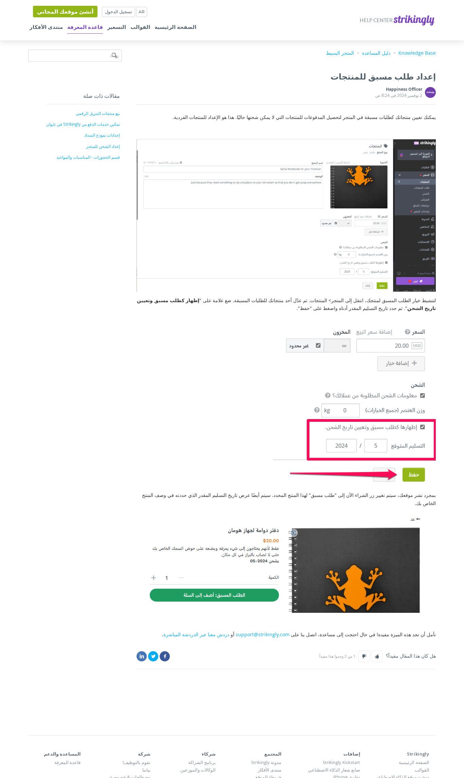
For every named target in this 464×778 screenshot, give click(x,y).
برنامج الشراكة (202, 762)
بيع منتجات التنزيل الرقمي (98, 113)
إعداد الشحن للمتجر (103, 146)
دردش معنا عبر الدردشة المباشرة (196, 634)
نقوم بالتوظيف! (136, 762)
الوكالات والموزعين (198, 770)
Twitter (153, 656)
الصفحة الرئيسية (175, 27)
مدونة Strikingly (266, 762)
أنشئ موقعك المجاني (65, 11)
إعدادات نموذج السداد (102, 135)
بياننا (146, 770)
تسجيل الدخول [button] (118, 12)
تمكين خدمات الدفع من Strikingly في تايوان (83, 124)
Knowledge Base (417, 53)
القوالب (140, 27)
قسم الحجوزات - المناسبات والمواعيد (88, 157)
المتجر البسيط (340, 53)
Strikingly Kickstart (341, 762)
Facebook (165, 656)
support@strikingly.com (262, 634)
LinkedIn (142, 656)
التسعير (116, 27)
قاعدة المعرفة (85, 27)
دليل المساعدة (376, 53)
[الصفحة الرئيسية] (413, 19)
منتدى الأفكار (46, 27)
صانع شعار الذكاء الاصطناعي (334, 770)
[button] (377, 656)
